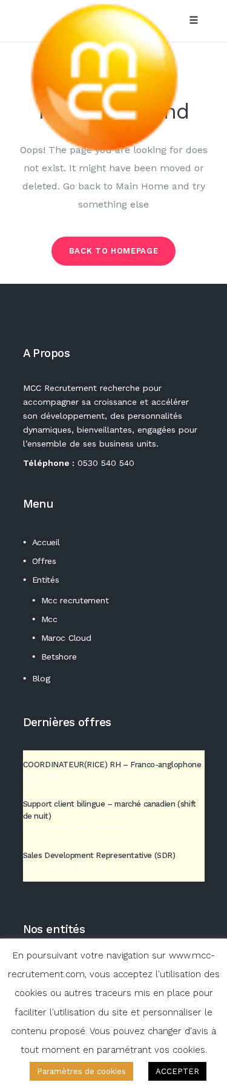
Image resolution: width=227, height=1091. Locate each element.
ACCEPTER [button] (177, 1071)
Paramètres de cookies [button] (81, 1071)
